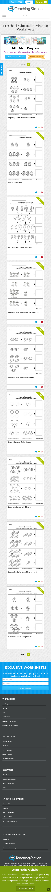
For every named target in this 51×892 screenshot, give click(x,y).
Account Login (7, 741)
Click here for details (15, 56)
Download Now (25, 888)
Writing (4, 708)
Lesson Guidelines (8, 783)
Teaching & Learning (9, 848)
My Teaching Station (25, 9)
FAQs (4, 788)
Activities (6, 839)
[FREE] (25, 244)
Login (29, 2)
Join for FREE (16, 2)
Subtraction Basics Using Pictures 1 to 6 (22, 572)
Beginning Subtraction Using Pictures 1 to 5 (23, 312)
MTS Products (7, 775)
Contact (5, 808)
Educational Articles (8, 779)
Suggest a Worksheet (9, 721)
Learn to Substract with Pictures (19, 507)
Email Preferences (8, 759)
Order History (7, 754)
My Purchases (7, 750)
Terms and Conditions (9, 821)
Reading (5, 704)
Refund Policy (7, 817)
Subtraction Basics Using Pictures (20, 637)
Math (4, 712)
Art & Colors (6, 717)
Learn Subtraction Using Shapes (19, 442)
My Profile (5, 746)
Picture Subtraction (15, 183)
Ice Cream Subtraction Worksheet (20, 247)
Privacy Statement (8, 812)
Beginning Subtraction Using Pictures (21, 118)
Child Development (9, 843)
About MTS (6, 804)
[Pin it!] (42, 127)
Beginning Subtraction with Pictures (21, 377)
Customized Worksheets (10, 725)
